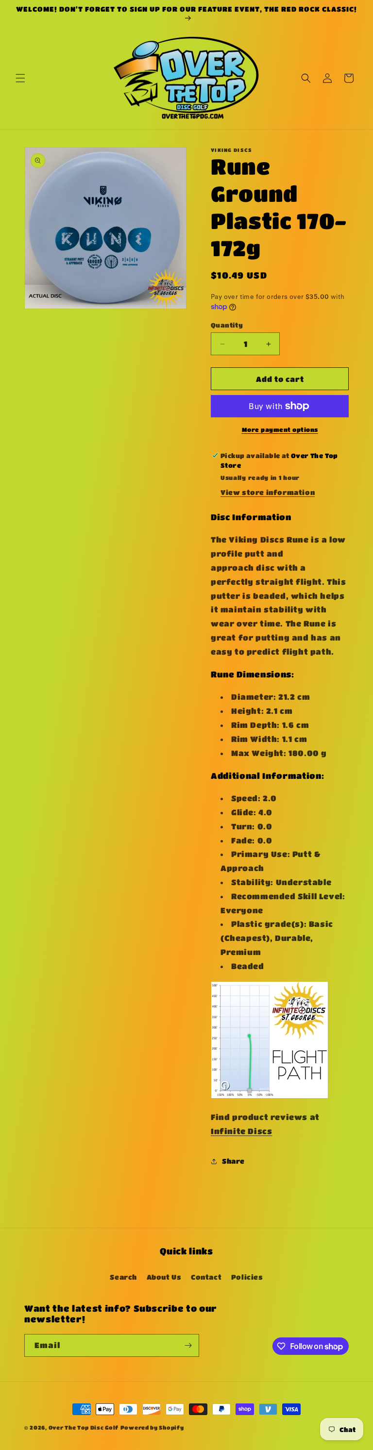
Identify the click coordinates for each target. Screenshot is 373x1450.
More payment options (280, 429)
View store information (267, 492)
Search (123, 1277)
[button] (20, 78)
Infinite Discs (241, 1131)
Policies (247, 1277)
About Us (164, 1277)
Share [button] (233, 1161)
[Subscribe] (188, 1345)
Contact (206, 1277)
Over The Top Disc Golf (84, 1427)
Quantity (227, 325)
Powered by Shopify (152, 1427)
